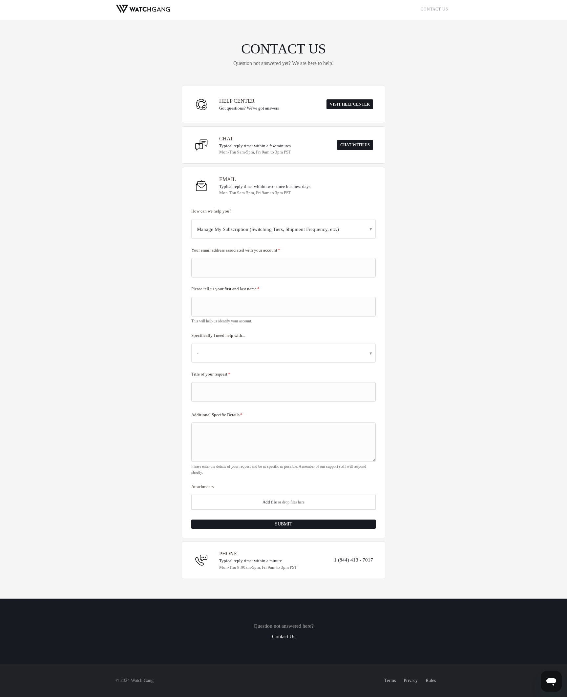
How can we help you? (211, 211)
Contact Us (434, 9)
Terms (390, 680)
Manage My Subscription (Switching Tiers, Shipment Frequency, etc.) (268, 229)
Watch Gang (142, 680)
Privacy (411, 680)
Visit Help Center (350, 104)
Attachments (202, 486)
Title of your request (209, 374)
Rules (431, 680)
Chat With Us (355, 145)
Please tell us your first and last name (224, 288)
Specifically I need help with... (218, 335)
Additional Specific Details (215, 414)
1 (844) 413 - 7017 (353, 560)
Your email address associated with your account (234, 250)
